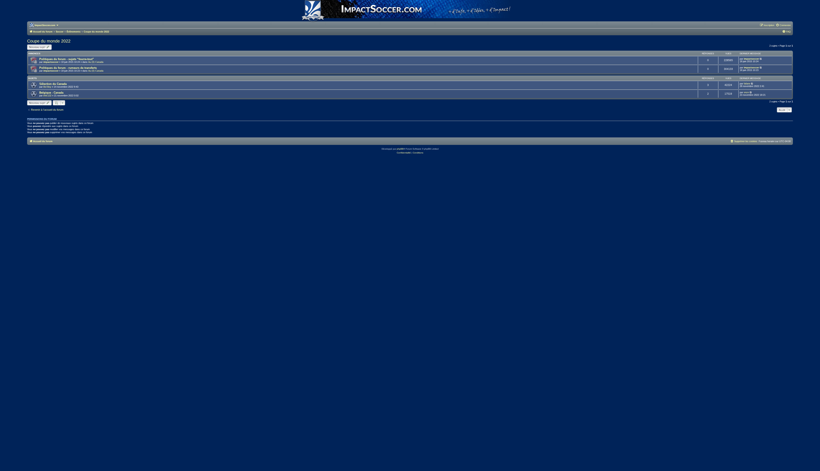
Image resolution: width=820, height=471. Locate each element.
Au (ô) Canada (95, 62)
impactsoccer (51, 62)
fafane (747, 83)
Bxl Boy (47, 86)
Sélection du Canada (53, 83)
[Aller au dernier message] (761, 58)
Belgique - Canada (51, 92)
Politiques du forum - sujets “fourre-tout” (66, 59)
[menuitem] (783, 25)
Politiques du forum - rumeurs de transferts (68, 67)
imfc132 (47, 95)
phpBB (400, 149)
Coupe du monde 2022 (48, 41)
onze (746, 92)
